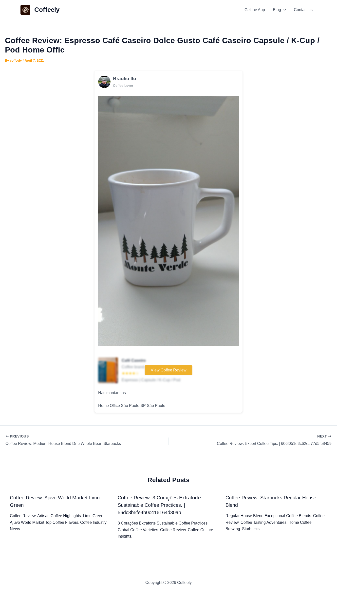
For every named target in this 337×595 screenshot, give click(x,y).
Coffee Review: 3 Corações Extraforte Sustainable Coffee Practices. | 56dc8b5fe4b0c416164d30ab (159, 505)
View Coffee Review (169, 370)
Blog (277, 10)
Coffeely (46, 9)
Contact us (303, 10)
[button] (283, 10)
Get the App (254, 10)
